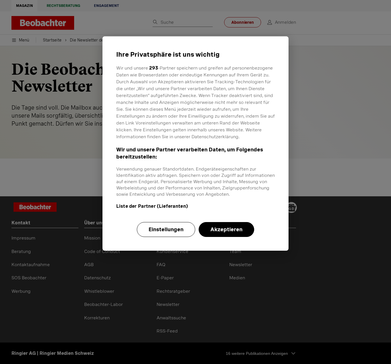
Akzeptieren (226, 229)
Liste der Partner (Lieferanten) (152, 206)
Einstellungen (166, 229)
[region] (195, 143)
